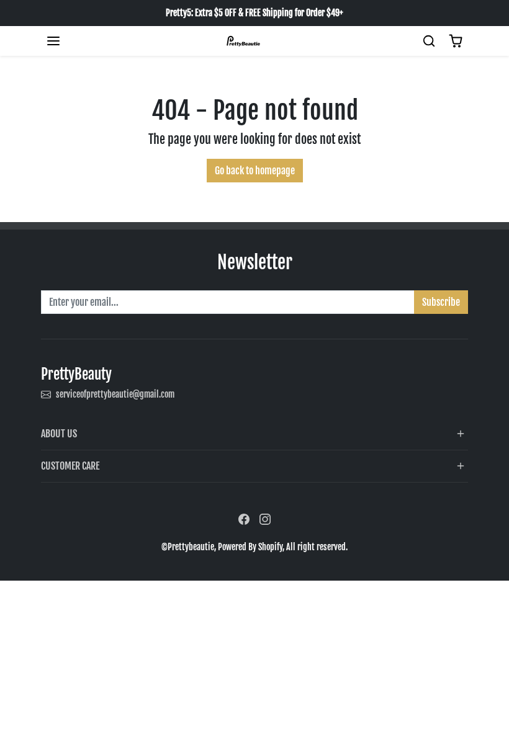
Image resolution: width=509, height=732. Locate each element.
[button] (53, 41)
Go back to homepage (255, 170)
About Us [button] (59, 433)
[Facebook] (243, 518)
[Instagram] (265, 518)
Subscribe (441, 302)
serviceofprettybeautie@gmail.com (115, 394)
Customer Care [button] (70, 466)
